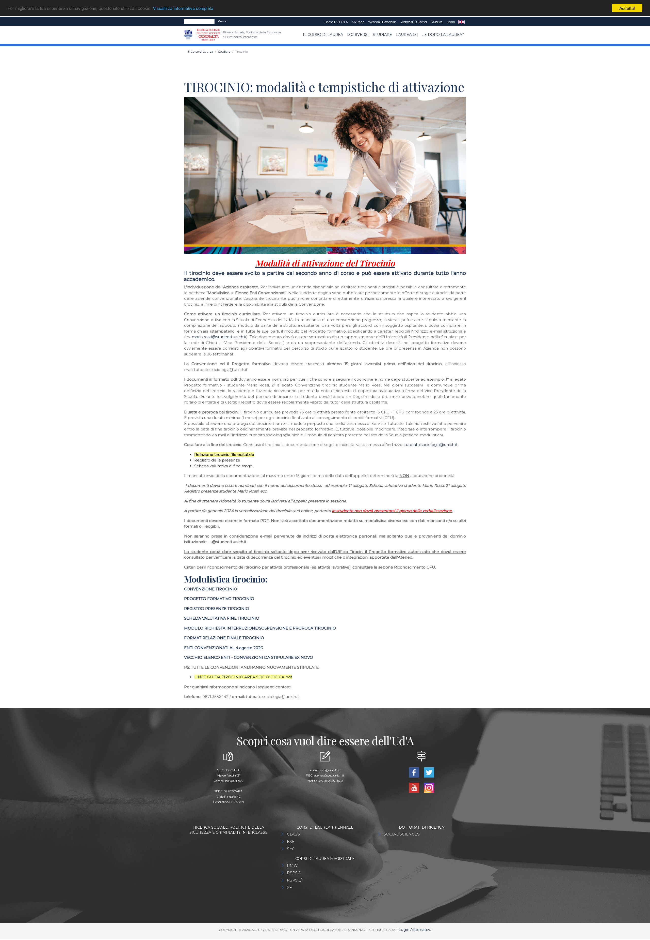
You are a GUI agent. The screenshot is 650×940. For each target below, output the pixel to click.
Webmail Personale (382, 22)
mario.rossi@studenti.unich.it (219, 336)
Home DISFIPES (336, 22)
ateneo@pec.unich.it (329, 775)
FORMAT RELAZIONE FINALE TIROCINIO (224, 637)
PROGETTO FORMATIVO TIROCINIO (219, 598)
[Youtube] (414, 787)
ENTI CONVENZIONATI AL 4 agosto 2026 (223, 647)
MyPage (358, 22)
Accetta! (627, 8)
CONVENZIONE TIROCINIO (210, 589)
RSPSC (293, 872)
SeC (291, 848)
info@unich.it (330, 770)
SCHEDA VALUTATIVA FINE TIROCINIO (221, 618)
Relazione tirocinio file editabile (224, 454)
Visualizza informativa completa (183, 8)
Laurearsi (407, 34)
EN (461, 22)
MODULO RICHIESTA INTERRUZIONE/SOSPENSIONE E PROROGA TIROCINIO (260, 628)
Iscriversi (358, 34)
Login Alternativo (415, 929)
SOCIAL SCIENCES (401, 834)
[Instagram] (429, 787)
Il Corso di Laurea (323, 34)
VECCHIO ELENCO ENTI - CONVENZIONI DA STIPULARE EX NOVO (248, 657)
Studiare (382, 34)
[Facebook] (414, 772)
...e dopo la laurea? (443, 34)
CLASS (293, 834)
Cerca (222, 21)
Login (451, 22)
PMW (292, 865)
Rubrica (437, 22)
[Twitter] (429, 772)
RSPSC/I (295, 880)
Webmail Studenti (413, 22)
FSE (291, 841)
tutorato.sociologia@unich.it (431, 444)
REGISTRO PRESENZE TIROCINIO (216, 608)
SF (289, 887)
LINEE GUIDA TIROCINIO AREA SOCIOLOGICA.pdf (243, 677)
